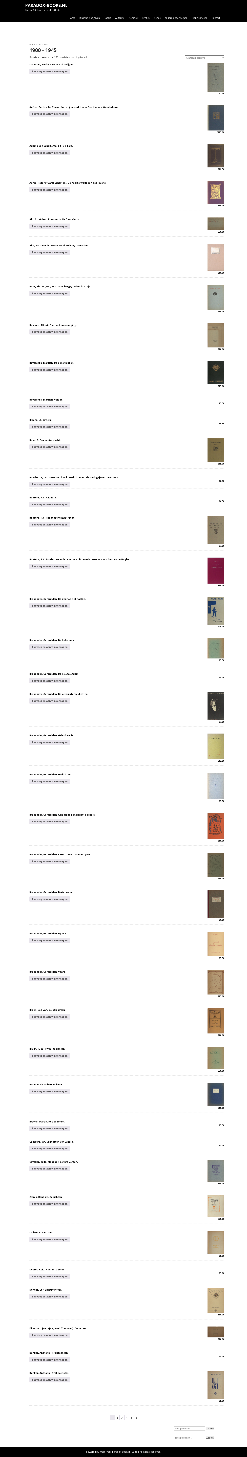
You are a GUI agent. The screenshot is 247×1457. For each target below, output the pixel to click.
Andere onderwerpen (176, 17)
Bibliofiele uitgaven (89, 17)
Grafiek (146, 17)
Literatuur (133, 17)
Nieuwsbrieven (200, 17)
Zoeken (210, 1428)
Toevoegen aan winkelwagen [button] (50, 71)
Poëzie (107, 17)
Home (72, 17)
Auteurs (119, 17)
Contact (216, 17)
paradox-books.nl (46, 5)
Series (157, 17)
